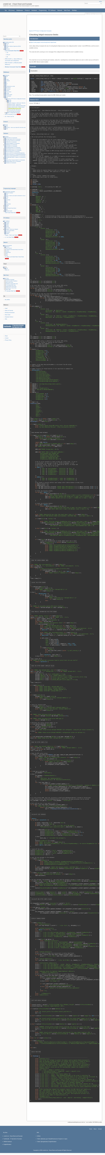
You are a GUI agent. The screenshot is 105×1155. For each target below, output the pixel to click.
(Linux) (13, 10)
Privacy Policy (8, 340)
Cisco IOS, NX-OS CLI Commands (13, 140)
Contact (6, 338)
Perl (7, 201)
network (7, 90)
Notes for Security (9, 310)
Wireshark (8, 232)
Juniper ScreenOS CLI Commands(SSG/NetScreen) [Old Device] (19, 154)
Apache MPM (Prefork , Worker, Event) (16, 107)
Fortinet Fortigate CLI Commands (13, 143)
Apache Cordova (9, 192)
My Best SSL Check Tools (11, 287)
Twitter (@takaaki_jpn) (42, 1138)
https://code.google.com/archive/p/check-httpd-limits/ (43, 42)
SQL (7, 209)
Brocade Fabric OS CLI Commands (13, 139)
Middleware (19, 10)
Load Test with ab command (14, 111)
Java (7, 198)
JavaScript (8, 199)
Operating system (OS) (9, 42)
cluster (7, 79)
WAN (7, 255)
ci (6, 78)
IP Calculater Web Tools (11, 285)
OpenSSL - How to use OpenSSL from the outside (16, 127)
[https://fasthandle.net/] (14, 326)
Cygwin (7, 223)
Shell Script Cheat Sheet (11, 208)
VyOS (7, 47)
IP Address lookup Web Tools (12, 283)
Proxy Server (8, 91)
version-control (9, 94)
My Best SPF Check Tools (11, 286)
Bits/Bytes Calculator (10, 279)
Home (90, 1129)
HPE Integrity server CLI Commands (13, 148)
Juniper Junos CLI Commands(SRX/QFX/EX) (15, 153)
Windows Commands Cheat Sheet (13, 66)
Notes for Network (8, 245)
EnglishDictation (7, 1144)
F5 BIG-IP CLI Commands (11, 142)
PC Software (52, 10)
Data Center (7, 314)
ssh (7, 52)
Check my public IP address (11, 281)
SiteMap (74, 10)
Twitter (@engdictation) (42, 1141)
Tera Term (8, 227)
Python (7, 205)
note (7, 158)
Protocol (27, 10)
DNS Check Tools (9, 282)
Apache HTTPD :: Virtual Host (14, 104)
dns (6, 83)
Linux (7, 44)
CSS (7, 194)
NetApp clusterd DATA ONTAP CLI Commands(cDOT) (17, 155)
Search (101, 3)
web (7, 97)
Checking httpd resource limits (14, 108)
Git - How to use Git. (9, 116)
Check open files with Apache (14, 109)
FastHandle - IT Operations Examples (13, 1138)
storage (7, 93)
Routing (7, 251)
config (10, 100)
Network (59, 10)
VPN (7, 253)
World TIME (8, 289)
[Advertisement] (14, 24)
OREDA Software (8, 1141)
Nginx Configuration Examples (13, 112)
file (6, 84)
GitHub (38, 1136)
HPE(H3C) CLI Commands (11, 144)
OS (9, 10)
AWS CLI (7, 270)
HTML (7, 197)
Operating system (8, 39)
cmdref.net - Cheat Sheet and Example (13, 1136)
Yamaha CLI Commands (11, 162)
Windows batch (9, 211)
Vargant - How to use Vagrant (12, 229)
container (8, 80)
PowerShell (8, 204)
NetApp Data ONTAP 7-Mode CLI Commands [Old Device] (18, 157)
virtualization (8, 96)
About (6, 335)
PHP (7, 202)
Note (6, 319)
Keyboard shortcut (9, 316)
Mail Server (8, 87)
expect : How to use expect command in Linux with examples (18, 195)
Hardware (34, 10)
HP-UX (7, 43)
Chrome (7, 222)
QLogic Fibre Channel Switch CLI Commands (15, 160)
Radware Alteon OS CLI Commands (13, 161)
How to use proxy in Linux (11, 114)
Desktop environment (9, 312)
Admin (100, 1)
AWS (7, 268)
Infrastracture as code (10, 86)
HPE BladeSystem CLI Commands (13, 147)
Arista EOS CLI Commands (11, 137)
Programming (43, 10)
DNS (7, 126)
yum (9, 54)
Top (6, 10)
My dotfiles (7, 299)
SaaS (6, 308)
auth (7, 76)
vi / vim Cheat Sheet (10, 230)
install (10, 101)
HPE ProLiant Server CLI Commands (13, 150)
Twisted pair (8, 252)
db (6, 82)
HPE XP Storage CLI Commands (13, 151)
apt (7, 56)
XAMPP (7, 233)
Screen (7, 226)
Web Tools (67, 10)
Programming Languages (10, 188)
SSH (7, 128)
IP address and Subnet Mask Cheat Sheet (14, 249)
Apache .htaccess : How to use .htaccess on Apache (19, 103)
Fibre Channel (9, 248)
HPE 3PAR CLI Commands (11, 146)
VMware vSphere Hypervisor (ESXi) (13, 46)
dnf (7, 54)
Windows (8, 49)
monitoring (8, 89)
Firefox (7, 225)
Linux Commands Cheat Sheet (12, 50)
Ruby (7, 206)
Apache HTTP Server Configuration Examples (16, 98)
